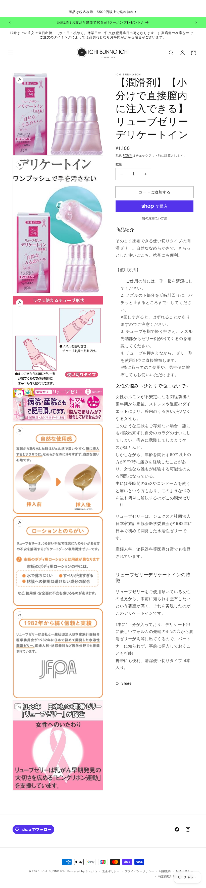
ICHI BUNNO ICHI (54, 871)
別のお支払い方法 (154, 218)
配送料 (127, 155)
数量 (119, 164)
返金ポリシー (111, 871)
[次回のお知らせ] (196, 22)
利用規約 (165, 871)
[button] (10, 52)
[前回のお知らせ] (9, 22)
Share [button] (126, 683)
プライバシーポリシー (139, 871)
